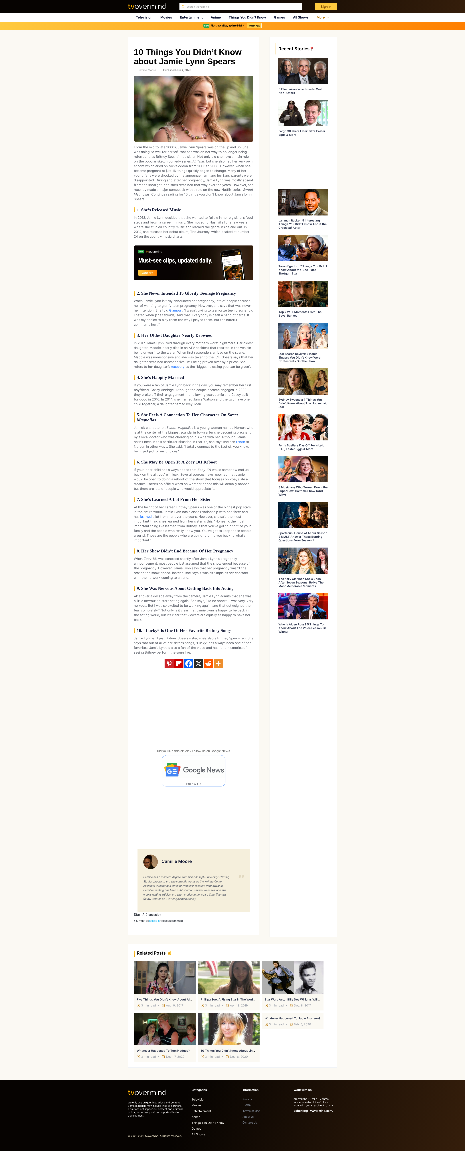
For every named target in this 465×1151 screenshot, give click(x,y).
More (321, 17)
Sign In (326, 7)
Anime (216, 17)
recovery (178, 367)
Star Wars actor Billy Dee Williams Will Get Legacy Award (304, 999)
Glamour (175, 310)
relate (240, 442)
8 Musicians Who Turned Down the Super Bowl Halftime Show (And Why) (302, 490)
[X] (198, 663)
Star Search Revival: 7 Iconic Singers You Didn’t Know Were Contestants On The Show (299, 357)
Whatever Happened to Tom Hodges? (163, 1050)
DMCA (246, 1105)
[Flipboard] (178, 663)
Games (279, 17)
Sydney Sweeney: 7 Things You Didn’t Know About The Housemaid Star (302, 403)
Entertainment (191, 17)
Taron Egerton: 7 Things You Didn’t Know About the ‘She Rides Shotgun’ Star (302, 269)
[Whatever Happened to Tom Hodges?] (165, 1029)
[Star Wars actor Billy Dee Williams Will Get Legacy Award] (293, 977)
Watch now (254, 25)
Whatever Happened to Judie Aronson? (292, 1018)
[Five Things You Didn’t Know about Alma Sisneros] (165, 977)
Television (144, 17)
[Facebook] (188, 663)
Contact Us (249, 1122)
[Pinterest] (169, 663)
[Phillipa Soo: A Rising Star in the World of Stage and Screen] (229, 977)
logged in (154, 920)
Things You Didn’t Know (247, 17)
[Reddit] (208, 663)
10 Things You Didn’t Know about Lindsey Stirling (235, 1050)
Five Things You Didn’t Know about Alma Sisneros (172, 999)
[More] (218, 663)
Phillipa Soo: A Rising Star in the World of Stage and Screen (242, 999)
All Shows (301, 17)
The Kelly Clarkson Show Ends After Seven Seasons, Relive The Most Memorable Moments (301, 582)
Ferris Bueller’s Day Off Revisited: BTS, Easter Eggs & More (301, 447)
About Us (248, 1117)
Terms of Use (251, 1111)
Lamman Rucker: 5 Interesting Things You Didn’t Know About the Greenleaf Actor (302, 224)
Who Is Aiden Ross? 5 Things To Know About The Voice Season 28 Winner (302, 628)
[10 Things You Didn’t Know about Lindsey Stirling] (229, 1029)
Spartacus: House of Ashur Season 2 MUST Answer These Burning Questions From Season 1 (302, 536)
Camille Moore (147, 70)
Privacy (247, 1099)
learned (146, 516)
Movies (166, 17)
